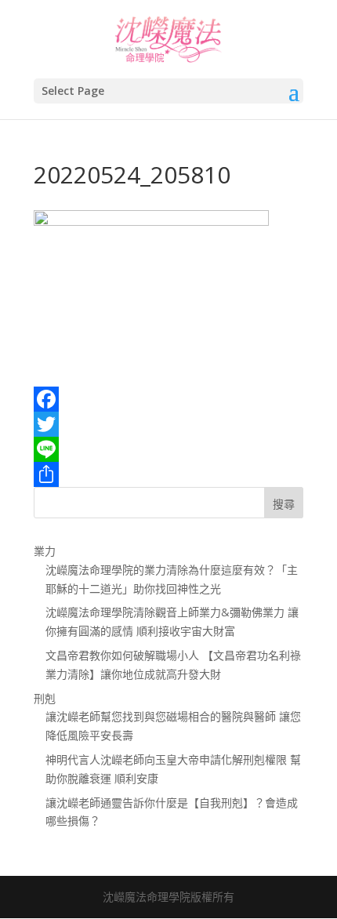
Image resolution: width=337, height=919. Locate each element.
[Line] (168, 449)
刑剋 (45, 698)
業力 (45, 550)
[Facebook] (168, 399)
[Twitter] (168, 424)
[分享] (168, 474)
